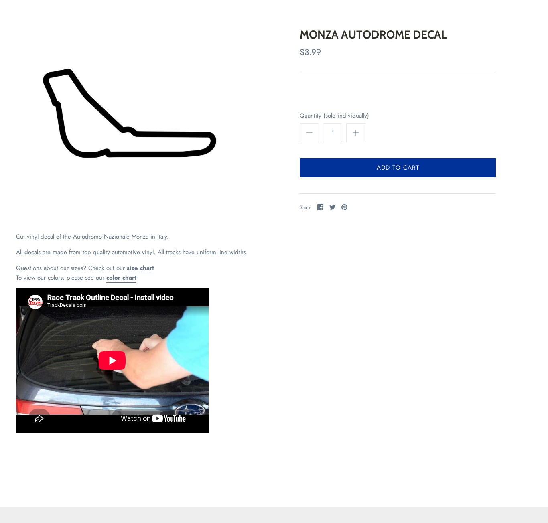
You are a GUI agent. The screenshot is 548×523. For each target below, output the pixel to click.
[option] (129, 113)
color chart (121, 277)
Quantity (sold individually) (334, 115)
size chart (140, 268)
